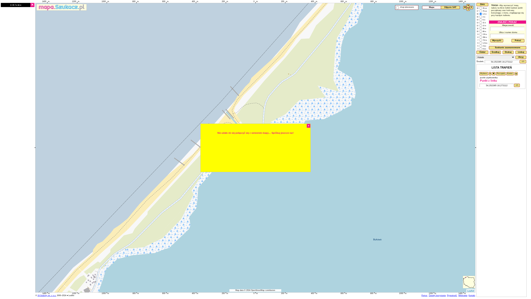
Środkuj (495, 52)
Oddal (482, 52)
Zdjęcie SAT (450, 7)
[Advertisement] (17, 70)
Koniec (510, 73)
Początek (500, 73)
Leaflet (470, 290)
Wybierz (484, 73)
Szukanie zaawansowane (507, 47)
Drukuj (508, 52)
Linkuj (521, 52)
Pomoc (424, 295)
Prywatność (452, 295)
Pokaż (518, 40)
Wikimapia (462, 295)
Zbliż (482, 4)
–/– (523, 61)
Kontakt (472, 295)
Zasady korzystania (437, 295)
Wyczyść (496, 40)
